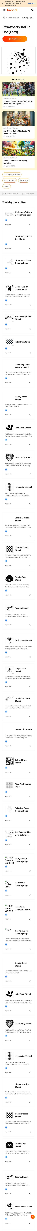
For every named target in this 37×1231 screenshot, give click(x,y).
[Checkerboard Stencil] (9, 548)
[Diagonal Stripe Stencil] (9, 518)
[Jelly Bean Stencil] (9, 427)
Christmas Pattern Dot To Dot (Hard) (23, 213)
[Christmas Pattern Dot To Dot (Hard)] (9, 213)
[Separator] (33, 1217)
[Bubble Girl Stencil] (9, 728)
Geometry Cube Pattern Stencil (22, 365)
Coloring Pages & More (12, 174)
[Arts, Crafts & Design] (6, 220)
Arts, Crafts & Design (10, 128)
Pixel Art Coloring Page (23, 785)
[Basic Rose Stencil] (9, 639)
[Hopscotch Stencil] (9, 486)
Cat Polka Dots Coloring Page (21, 932)
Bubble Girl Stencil (23, 729)
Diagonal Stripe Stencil (22, 519)
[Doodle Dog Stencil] (9, 578)
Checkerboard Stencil (21, 548)
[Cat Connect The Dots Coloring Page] (9, 833)
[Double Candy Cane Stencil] (9, 287)
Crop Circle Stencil (20, 669)
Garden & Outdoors (10, 158)
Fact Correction (30, 193)
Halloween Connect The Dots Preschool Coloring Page (23, 908)
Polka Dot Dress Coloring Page (22, 809)
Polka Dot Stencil (22, 342)
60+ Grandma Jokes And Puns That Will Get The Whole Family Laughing (15, 3)
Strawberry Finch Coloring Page (23, 261)
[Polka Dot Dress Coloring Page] (9, 809)
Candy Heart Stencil (21, 398)
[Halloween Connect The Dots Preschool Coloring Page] (9, 907)
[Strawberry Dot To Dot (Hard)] (9, 237)
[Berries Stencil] (9, 607)
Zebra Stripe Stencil (21, 761)
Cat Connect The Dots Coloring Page (23, 833)
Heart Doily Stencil (23, 457)
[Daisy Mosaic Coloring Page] (9, 859)
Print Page (16, 39)
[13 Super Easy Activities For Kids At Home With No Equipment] (18, 88)
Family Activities (13, 18)
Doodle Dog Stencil (20, 578)
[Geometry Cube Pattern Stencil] (9, 365)
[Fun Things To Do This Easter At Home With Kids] (18, 118)
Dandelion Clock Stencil (22, 699)
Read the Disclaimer (11, 193)
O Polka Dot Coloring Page (21, 884)
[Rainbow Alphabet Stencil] (9, 317)
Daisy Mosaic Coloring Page (21, 860)
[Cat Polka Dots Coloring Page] (9, 931)
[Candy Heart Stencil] (9, 397)
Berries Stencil (21, 608)
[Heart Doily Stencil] (9, 457)
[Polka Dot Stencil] (9, 341)
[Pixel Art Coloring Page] (9, 785)
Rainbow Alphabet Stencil (23, 317)
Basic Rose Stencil (23, 640)
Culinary (6, 186)
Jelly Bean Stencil (23, 428)
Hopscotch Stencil (23, 487)
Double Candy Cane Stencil (21, 288)
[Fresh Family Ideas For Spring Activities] (18, 148)
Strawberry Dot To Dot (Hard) (23, 237)
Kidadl (4, 17)
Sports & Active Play (10, 98)
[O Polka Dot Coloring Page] (9, 883)
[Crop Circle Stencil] (9, 669)
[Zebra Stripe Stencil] (9, 761)
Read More (31, 3)
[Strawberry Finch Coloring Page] (9, 261)
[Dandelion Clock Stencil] (9, 699)
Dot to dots (24, 180)
